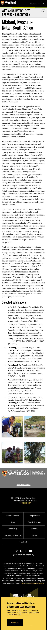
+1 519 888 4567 (25, 503)
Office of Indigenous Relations (33, 583)
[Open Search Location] (44, 3)
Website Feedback (23, 484)
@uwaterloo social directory (23, 555)
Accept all (15, 622)
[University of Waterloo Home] (8, 3)
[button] (35, 3)
